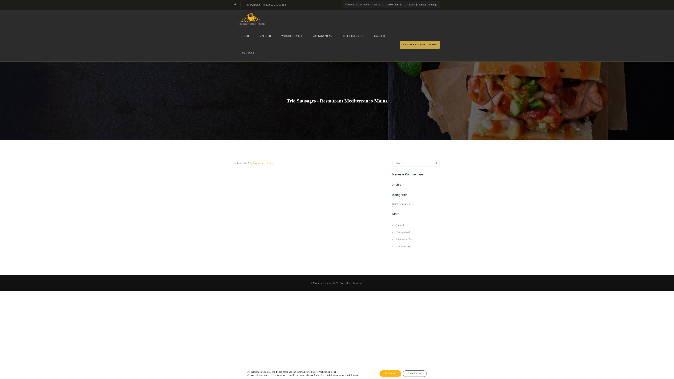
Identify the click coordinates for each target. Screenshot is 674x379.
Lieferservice (353, 36)
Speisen (265, 36)
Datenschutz (345, 283)
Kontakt (248, 53)
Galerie (380, 36)
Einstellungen (351, 375)
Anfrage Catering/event (420, 45)
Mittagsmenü (323, 36)
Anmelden (401, 225)
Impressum (358, 283)
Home (246, 36)
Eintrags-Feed (403, 232)
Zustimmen (390, 373)
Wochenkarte (292, 36)
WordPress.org (403, 246)
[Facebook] (235, 5)
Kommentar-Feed (404, 239)
